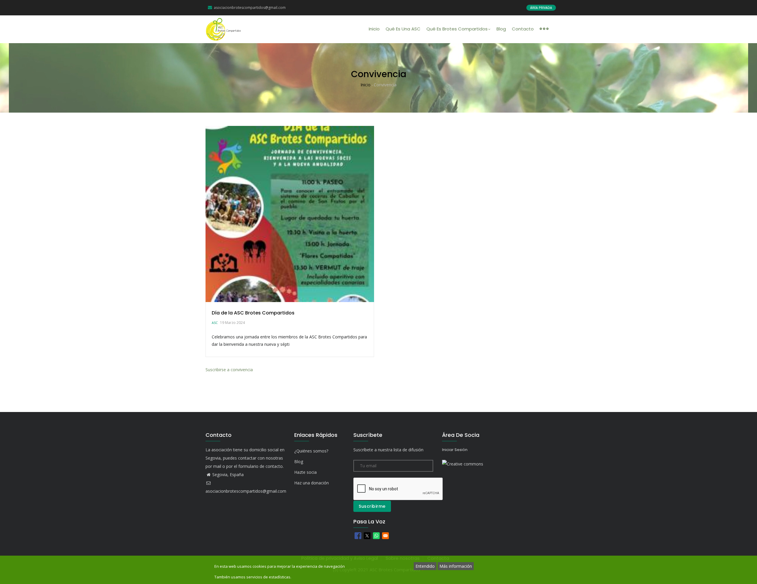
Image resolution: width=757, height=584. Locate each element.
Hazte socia (305, 472)
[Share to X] (367, 535)
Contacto (523, 29)
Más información (455, 566)
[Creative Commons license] (462, 464)
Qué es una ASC (403, 29)
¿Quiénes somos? (311, 451)
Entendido (425, 566)
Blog (501, 29)
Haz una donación (311, 483)
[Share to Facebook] (358, 535)
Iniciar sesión (455, 449)
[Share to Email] (385, 535)
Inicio (374, 29)
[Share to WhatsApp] (376, 535)
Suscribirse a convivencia (229, 369)
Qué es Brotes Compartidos (457, 29)
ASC (215, 322)
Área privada (541, 8)
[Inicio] (224, 29)
